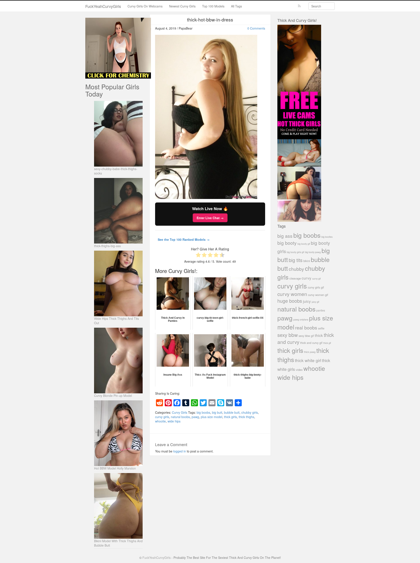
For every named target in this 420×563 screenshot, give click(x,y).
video (299, 370)
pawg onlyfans (300, 319)
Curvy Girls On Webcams (145, 6)
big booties (326, 236)
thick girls (230, 417)
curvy (306, 278)
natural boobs (180, 417)
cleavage (295, 278)
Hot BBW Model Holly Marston (115, 468)
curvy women (292, 293)
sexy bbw (287, 334)
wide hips (174, 421)
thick (319, 335)
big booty (287, 242)
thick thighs (246, 417)
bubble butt (232, 412)
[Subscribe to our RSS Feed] (299, 6)
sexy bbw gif (306, 336)
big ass (284, 235)
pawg (195, 417)
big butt (217, 412)
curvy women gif (318, 295)
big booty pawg (313, 252)
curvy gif (316, 278)
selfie (321, 328)
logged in (179, 451)
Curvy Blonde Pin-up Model (113, 395)
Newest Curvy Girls (182, 6)
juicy (307, 301)
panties (320, 310)
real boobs (306, 327)
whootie (160, 421)
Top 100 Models (213, 6)
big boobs (203, 412)
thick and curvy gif (311, 343)
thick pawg (309, 352)
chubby (296, 269)
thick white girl (308, 360)
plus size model (211, 417)
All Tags (236, 6)
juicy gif (315, 301)
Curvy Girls (179, 412)
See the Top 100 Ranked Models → (184, 239)
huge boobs (289, 300)
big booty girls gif (295, 252)
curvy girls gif (316, 287)
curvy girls (162, 417)
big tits (296, 260)
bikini (306, 261)
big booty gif (304, 243)
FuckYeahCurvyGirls (103, 6)
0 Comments (256, 28)
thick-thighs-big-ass (107, 246)
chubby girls (249, 412)
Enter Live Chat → (210, 218)
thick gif (327, 343)
